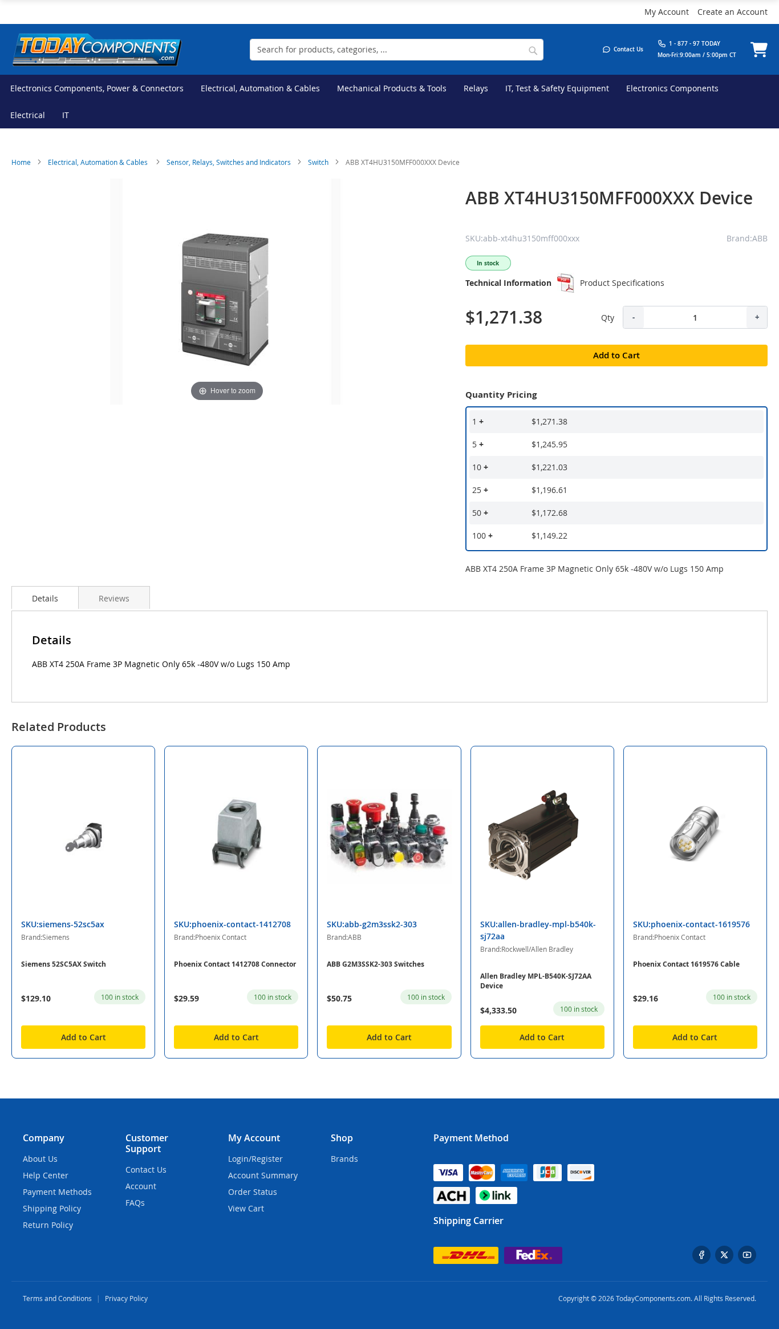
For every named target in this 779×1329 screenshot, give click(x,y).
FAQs (135, 1202)
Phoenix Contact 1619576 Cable (686, 964)
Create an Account (732, 11)
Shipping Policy (52, 1208)
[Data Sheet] (565, 283)
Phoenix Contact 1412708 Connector (235, 964)
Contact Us (146, 1169)
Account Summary (263, 1175)
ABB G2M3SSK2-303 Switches (375, 964)
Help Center (45, 1175)
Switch (318, 162)
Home (21, 162)
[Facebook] (701, 1255)
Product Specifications (622, 282)
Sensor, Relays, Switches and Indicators (229, 162)
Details (45, 598)
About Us (40, 1158)
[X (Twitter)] (724, 1255)
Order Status (252, 1191)
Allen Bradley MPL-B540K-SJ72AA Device (535, 981)
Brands (344, 1158)
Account (140, 1186)
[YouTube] (747, 1255)
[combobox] (396, 49)
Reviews (114, 598)
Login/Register (255, 1158)
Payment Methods (57, 1191)
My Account (666, 11)
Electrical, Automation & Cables (98, 162)
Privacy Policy (126, 1298)
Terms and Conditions (57, 1298)
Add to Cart (83, 1037)
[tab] (45, 597)
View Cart (246, 1208)
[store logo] (96, 49)
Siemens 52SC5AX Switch (63, 964)
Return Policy (48, 1224)
